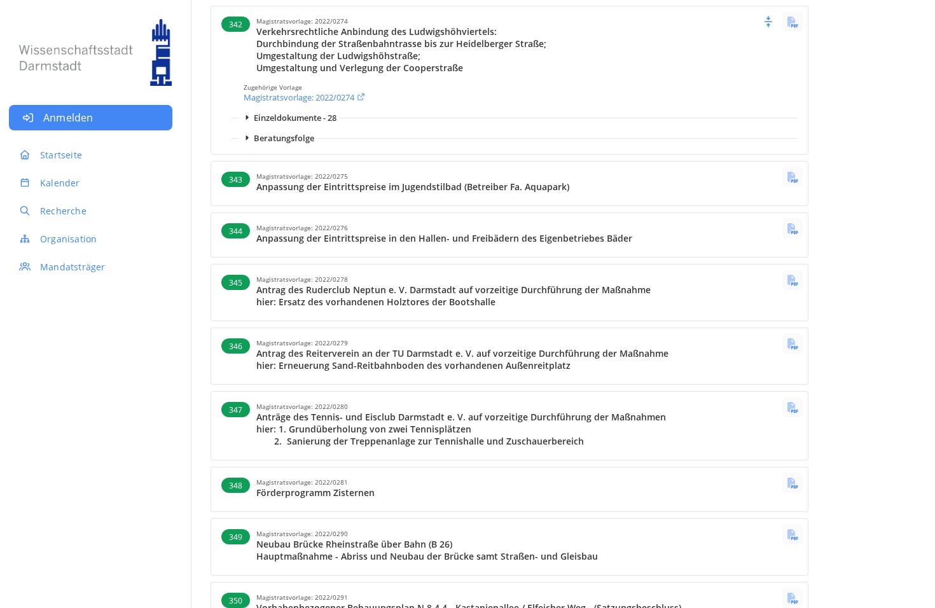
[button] (509, 43)
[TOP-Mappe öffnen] (792, 21)
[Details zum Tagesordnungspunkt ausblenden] (768, 21)
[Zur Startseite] (90, 46)
